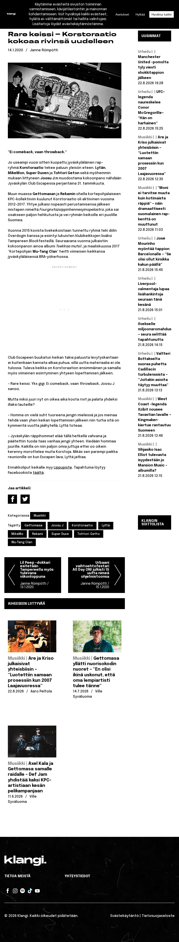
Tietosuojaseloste (158, 916)
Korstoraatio (82, 525)
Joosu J (57, 525)
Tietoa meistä (17, 876)
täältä (38, 473)
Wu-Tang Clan (21, 542)
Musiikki (40, 515)
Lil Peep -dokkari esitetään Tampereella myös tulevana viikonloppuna (36, 575)
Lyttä (106, 525)
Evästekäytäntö (124, 916)
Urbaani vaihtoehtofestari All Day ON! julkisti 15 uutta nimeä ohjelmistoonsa (90, 575)
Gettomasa (33, 525)
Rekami (37, 534)
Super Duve (60, 534)
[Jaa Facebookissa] (12, 499)
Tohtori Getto (88, 534)
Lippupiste (63, 467)
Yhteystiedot (77, 876)
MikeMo (17, 534)
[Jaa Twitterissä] (25, 499)
